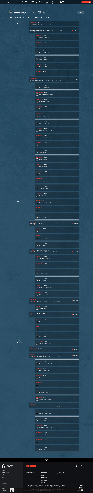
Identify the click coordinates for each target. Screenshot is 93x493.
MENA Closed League (41, 356)
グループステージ (62, 80)
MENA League (39, 223)
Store (3, 470)
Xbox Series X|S (44, 473)
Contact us (4, 483)
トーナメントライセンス (75, 2)
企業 (3, 474)
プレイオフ (51, 24)
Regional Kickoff (50, 80)
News (3, 476)
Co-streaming (85, 2)
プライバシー (4, 485)
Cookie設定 (4, 490)
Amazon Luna (43, 482)
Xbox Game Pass (44, 472)
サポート (4, 477)
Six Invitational (38, 315)
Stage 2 (46, 223)
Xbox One (43, 475)
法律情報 (3, 488)
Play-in (55, 251)
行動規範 (58, 473)
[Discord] (46, 459)
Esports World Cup (34, 24)
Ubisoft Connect (5, 472)
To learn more (36, 490)
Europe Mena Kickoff (39, 80)
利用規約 (3, 487)
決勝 (61, 30)
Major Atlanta (37, 350)
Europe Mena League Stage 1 (43, 30)
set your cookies (43, 490)
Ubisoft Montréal (30, 472)
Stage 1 (43, 24)
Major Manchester (38, 252)
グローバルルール (60, 472)
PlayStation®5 (44, 477)
